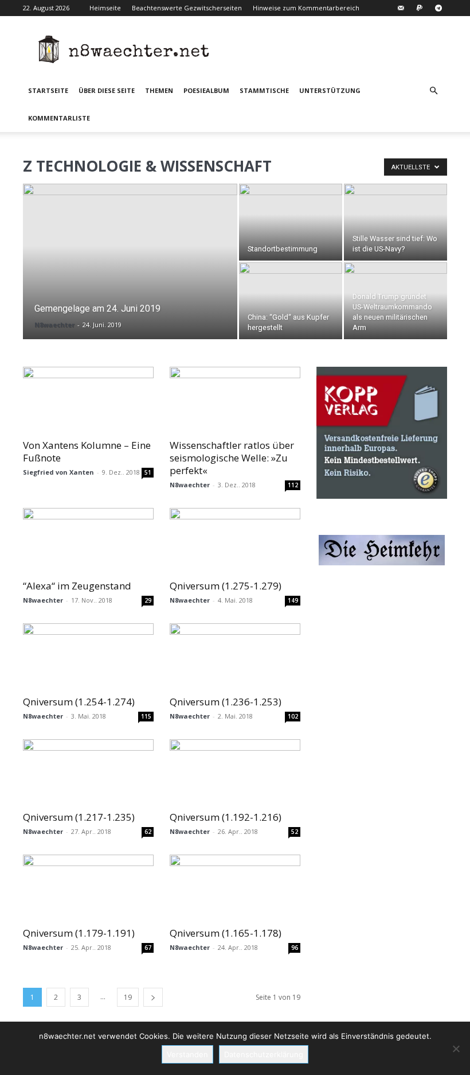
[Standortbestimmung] (290, 222)
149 (293, 600)
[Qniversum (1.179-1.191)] (88, 887)
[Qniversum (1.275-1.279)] (235, 540)
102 (293, 716)
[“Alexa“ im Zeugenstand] (88, 540)
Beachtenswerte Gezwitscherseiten (187, 7)
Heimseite (105, 7)
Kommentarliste (59, 118)
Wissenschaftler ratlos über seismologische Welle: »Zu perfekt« (232, 457)
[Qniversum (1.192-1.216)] (235, 771)
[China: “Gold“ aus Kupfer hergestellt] (290, 300)
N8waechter (54, 324)
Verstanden (187, 1054)
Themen (159, 90)
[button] (433, 91)
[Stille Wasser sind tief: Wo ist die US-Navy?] (395, 222)
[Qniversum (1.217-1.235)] (88, 771)
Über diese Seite (107, 90)
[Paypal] (419, 8)
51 (147, 472)
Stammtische (264, 90)
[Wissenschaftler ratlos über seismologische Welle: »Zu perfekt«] (235, 399)
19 (128, 997)
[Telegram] (438, 8)
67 (147, 948)
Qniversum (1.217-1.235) (79, 817)
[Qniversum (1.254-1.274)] (88, 655)
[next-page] (153, 997)
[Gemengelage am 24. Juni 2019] (130, 260)
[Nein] (455, 1048)
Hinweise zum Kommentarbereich (306, 7)
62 (147, 832)
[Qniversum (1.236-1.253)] (235, 655)
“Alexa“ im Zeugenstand (77, 585)
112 (293, 485)
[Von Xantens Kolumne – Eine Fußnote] (88, 399)
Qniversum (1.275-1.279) (225, 585)
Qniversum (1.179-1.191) (79, 933)
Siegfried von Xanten (58, 472)
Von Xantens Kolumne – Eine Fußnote (87, 451)
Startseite (48, 90)
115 (146, 716)
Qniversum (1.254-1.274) (79, 701)
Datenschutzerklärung (263, 1054)
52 (294, 832)
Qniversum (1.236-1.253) (225, 701)
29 (147, 600)
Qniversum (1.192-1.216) (225, 817)
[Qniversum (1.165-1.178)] (235, 887)
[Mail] (400, 8)
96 (294, 948)
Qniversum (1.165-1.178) (225, 933)
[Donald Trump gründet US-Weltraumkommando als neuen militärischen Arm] (395, 300)
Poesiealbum (206, 90)
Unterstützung (330, 90)
